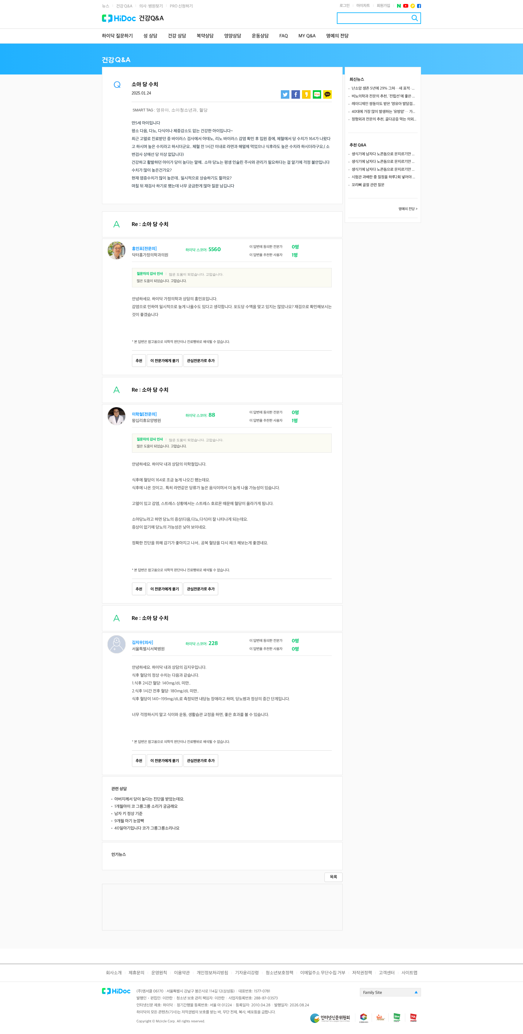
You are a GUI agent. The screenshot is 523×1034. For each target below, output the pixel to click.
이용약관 (182, 973)
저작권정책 (362, 973)
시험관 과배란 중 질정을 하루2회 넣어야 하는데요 (385, 177)
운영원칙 (159, 973)
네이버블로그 (317, 94)
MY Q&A (307, 36)
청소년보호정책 (279, 973)
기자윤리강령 (247, 973)
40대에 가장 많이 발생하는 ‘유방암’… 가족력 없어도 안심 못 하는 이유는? (385, 111)
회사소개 (114, 973)
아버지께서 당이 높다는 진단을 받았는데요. (149, 799)
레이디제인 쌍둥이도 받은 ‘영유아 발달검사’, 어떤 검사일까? (385, 103)
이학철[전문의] (144, 414)
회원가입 (383, 5)
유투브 (405, 6)
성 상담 (150, 36)
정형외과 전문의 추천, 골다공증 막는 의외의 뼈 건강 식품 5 (385, 119)
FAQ (283, 36)
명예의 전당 (337, 36)
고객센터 (387, 973)
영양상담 (232, 36)
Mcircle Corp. (166, 1021)
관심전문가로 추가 (201, 360)
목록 (333, 877)
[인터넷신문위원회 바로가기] (332, 1021)
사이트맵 (409, 973)
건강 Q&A (124, 6)
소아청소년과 (184, 109)
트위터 (285, 94)
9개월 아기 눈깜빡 (129, 821)
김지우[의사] (142, 642)
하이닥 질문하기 (117, 36)
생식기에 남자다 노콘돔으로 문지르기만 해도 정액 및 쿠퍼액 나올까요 (385, 154)
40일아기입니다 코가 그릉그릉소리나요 (146, 828)
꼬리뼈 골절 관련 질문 (368, 185)
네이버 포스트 (399, 6)
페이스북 (419, 6)
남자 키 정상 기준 (128, 813)
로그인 (345, 5)
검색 (415, 18)
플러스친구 (412, 6)
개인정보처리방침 (212, 973)
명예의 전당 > (408, 209)
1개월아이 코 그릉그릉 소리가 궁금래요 (146, 806)
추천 (139, 360)
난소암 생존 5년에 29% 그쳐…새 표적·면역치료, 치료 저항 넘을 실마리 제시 (385, 88)
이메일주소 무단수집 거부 (322, 973)
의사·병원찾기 (151, 6)
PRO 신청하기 (181, 6)
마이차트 (363, 5)
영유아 (162, 109)
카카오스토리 (306, 94)
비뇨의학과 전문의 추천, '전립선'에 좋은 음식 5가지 (385, 96)
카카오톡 (327, 94)
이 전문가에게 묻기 (164, 360)
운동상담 (260, 36)
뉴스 (105, 6)
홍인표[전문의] (144, 248)
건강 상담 (177, 36)
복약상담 (205, 36)
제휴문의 (136, 973)
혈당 (203, 109)
